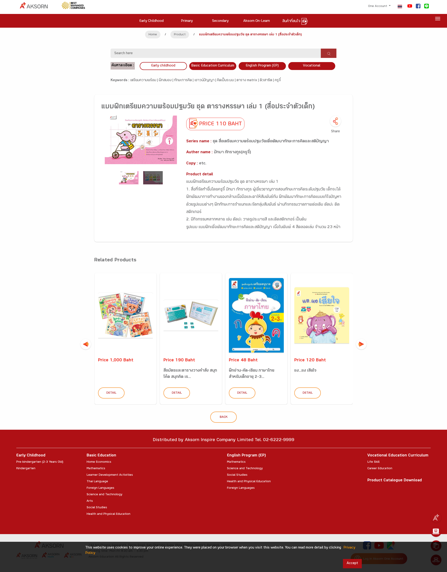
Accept (352, 563)
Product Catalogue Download (394, 480)
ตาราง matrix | (248, 80)
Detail (111, 393)
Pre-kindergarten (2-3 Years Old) (39, 462)
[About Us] (436, 517)
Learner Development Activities (110, 475)
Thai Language (97, 481)
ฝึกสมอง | (166, 80)
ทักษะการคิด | (184, 80)
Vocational (311, 65)
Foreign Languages (100, 488)
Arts (90, 501)
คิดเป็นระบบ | (227, 80)
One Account (378, 6)
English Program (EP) (262, 65)
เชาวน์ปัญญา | (205, 80)
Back (223, 417)
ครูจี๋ (278, 80)
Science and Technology (104, 494)
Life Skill (373, 462)
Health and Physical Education (108, 514)
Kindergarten (25, 468)
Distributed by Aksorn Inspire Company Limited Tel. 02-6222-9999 (223, 440)
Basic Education (101, 456)
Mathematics (96, 468)
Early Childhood (30, 456)
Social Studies (97, 507)
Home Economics (99, 462)
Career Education (379, 468)
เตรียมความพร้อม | (144, 80)
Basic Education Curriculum (212, 65)
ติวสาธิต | (267, 80)
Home (153, 34)
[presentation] (85, 344)
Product (180, 34)
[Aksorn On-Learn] (436, 531)
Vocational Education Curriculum (397, 456)
